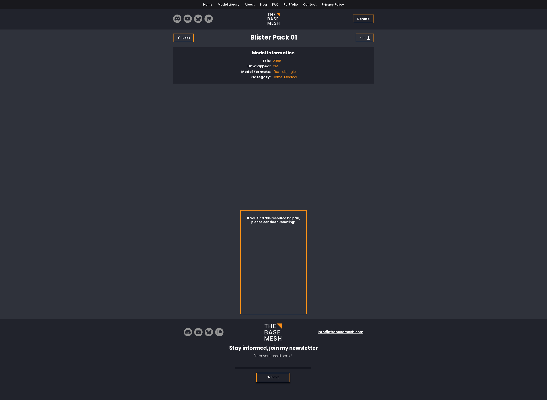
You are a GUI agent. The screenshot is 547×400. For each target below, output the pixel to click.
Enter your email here (272, 356)
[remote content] (273, 146)
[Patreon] (208, 19)
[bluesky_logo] (198, 19)
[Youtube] (188, 19)
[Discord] (177, 19)
